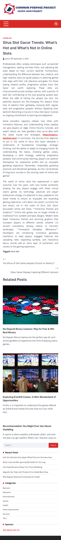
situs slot (14, 251)
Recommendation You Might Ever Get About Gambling (27, 428)
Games (5, 500)
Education (7, 492)
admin (7, 58)
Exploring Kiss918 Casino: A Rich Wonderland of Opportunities (29, 399)
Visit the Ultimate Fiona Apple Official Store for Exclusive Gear (27, 457)
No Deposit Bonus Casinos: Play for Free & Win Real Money (28, 330)
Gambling (7, 38)
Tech (5, 518)
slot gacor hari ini (11, 529)
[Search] (56, 24)
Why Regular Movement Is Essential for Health (21, 476)
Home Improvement (11, 509)
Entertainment (9, 496)
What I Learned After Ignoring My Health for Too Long (24, 462)
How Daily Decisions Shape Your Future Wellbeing (22, 467)
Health (5, 505)
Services (6, 513)
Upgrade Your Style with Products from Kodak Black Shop (25, 472)
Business (6, 488)
